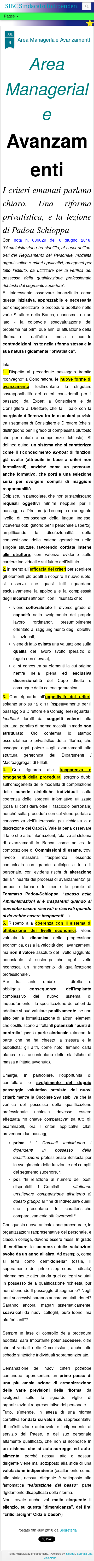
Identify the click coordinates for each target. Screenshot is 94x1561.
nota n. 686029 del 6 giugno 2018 (52, 240)
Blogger (70, 1553)
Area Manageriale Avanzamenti (53, 39)
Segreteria (68, 1530)
